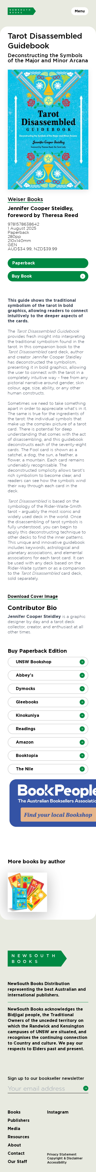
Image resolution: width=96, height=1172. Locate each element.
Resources (18, 1137)
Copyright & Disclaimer (65, 1158)
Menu (80, 11)
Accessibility (57, 1162)
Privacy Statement (62, 1154)
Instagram (58, 1112)
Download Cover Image (33, 596)
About (14, 1145)
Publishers (18, 1120)
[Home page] (22, 11)
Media (14, 1128)
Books (14, 1112)
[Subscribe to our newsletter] (85, 1088)
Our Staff (17, 1161)
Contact (16, 1153)
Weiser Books (25, 199)
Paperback (23, 263)
